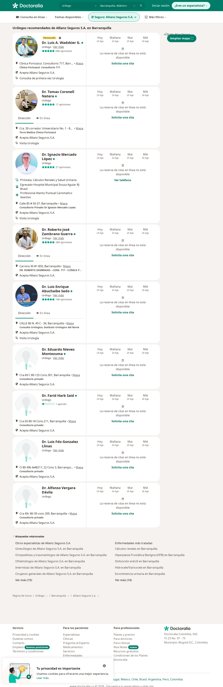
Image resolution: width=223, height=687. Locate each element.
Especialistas (71, 634)
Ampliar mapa (180, 38)
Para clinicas (122, 643)
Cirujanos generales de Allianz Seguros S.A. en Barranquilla (54, 574)
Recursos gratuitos (126, 651)
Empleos (30, 647)
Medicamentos (73, 647)
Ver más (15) (23, 580)
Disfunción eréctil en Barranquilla (137, 561)
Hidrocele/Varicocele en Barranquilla (139, 567)
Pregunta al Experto (76, 643)
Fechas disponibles (68, 17)
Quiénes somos (23, 639)
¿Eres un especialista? (190, 5)
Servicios (69, 651)
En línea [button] (45, 118)
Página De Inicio (22, 595)
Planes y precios (124, 634)
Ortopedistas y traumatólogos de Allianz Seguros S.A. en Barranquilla (61, 555)
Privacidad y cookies (26, 634)
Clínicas (68, 639)
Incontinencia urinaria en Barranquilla (140, 574)
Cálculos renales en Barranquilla (136, 549)
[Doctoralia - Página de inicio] (34, 5)
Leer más (43, 678)
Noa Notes (125, 647)
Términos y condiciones (28, 651)
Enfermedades (72, 655)
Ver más (58, 47)
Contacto (19, 643)
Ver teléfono (122, 180)
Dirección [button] (24, 118)
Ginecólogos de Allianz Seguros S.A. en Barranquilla (49, 549)
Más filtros (156, 17)
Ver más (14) (123, 580)
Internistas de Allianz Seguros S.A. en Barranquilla (48, 567)
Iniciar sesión (161, 5)
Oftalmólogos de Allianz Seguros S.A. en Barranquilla (50, 561)
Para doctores (123, 639)
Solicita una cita (123, 63)
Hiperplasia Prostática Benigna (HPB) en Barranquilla (149, 555)
